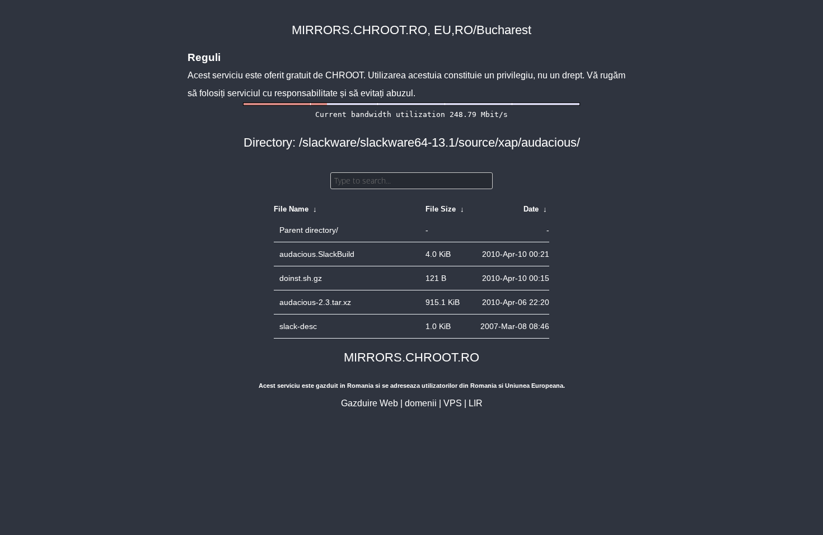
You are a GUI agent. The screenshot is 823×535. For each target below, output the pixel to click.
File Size (440, 209)
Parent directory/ (308, 230)
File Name (291, 209)
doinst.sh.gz (300, 278)
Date (531, 209)
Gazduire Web (369, 403)
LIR (476, 403)
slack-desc (298, 326)
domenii (421, 403)
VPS (452, 403)
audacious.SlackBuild (316, 254)
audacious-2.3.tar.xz (315, 302)
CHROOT (344, 75)
